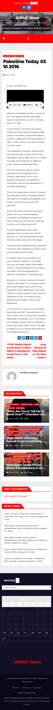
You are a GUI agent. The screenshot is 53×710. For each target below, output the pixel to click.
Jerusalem (38, 454)
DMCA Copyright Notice (26, 693)
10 (4, 621)
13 (25, 621)
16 (46, 621)
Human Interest (13, 404)
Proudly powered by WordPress (18, 678)
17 (4, 627)
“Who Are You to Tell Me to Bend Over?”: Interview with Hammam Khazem (26, 414)
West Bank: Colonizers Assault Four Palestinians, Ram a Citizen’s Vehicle (24, 441)
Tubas (9, 435)
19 (18, 627)
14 (33, 621)
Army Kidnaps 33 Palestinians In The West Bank (39, 351)
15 (39, 621)
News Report (25, 431)
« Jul (4, 646)
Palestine (19, 56)
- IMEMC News (26, 17)
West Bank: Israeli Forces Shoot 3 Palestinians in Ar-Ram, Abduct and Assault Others (25, 540)
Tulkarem (17, 461)
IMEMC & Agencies (30, 373)
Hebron (10, 427)
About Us (15, 688)
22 (39, 627)
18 (11, 627)
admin (26, 419)
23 (46, 627)
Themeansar (26, 682)
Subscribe (37, 688)
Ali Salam (27, 445)
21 (33, 627)
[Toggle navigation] (28, 38)
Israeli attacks (27, 404)
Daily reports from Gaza (15, 496)
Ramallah (39, 458)
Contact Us (26, 688)
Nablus (15, 431)
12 (18, 621)
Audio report (9, 56)
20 (25, 627)
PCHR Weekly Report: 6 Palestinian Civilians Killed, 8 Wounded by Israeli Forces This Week (19, 351)
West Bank (20, 408)
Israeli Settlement (35, 427)
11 (11, 621)
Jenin (37, 404)
